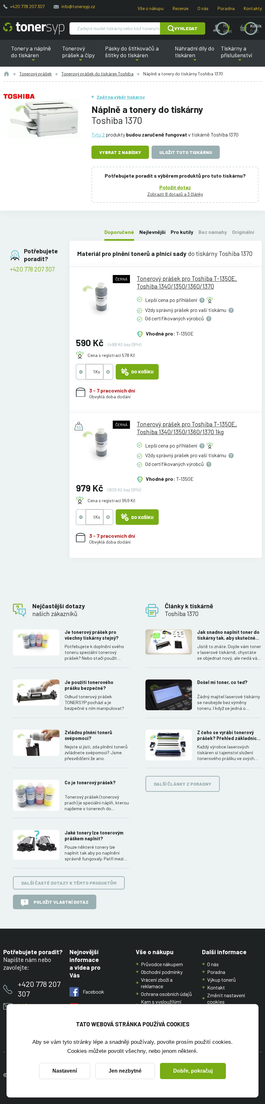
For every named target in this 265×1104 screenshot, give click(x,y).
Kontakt (216, 987)
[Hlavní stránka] (33, 28)
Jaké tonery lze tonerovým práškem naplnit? (94, 835)
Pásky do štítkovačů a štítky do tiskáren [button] (134, 56)
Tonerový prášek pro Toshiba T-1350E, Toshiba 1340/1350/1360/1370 (187, 282)
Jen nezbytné (125, 1071)
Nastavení (64, 1071)
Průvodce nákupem (162, 964)
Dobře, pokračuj (193, 1071)
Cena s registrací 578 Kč (111, 355)
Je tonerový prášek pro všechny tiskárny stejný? (92, 635)
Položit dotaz (175, 187)
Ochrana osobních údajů (166, 994)
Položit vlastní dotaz (61, 902)
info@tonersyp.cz (78, 6)
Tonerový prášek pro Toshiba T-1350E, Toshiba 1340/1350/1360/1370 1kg (187, 428)
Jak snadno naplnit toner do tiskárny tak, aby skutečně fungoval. (228, 635)
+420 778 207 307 (27, 6)
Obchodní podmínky (162, 972)
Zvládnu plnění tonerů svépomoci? (88, 735)
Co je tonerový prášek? (90, 782)
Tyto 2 (98, 134)
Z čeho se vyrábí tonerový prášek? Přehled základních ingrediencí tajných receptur (228, 735)
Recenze (180, 8)
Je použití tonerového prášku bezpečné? (89, 685)
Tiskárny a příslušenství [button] (235, 56)
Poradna (226, 8)
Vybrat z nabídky (120, 152)
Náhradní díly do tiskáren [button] (195, 56)
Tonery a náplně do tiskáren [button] (35, 56)
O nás (202, 8)
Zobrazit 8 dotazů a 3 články (175, 194)
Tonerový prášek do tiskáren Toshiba (97, 73)
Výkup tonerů (221, 980)
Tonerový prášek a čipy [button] (80, 56)
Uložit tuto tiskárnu (185, 152)
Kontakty (253, 8)
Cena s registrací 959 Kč (111, 500)
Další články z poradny (182, 784)
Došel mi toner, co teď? (222, 682)
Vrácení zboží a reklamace (157, 983)
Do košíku (142, 371)
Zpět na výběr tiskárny (121, 97)
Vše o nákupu (151, 8)
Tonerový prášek (35, 73)
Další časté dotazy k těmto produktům (68, 883)
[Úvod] (6, 74)
